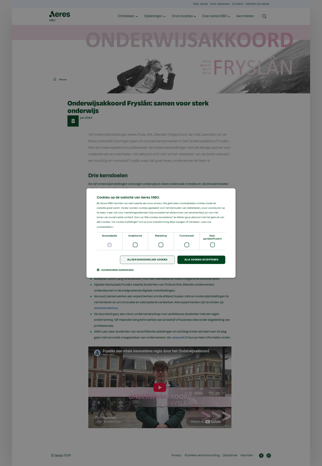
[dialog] (161, 233)
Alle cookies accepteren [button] (201, 259)
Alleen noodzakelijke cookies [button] (147, 259)
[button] (115, 270)
